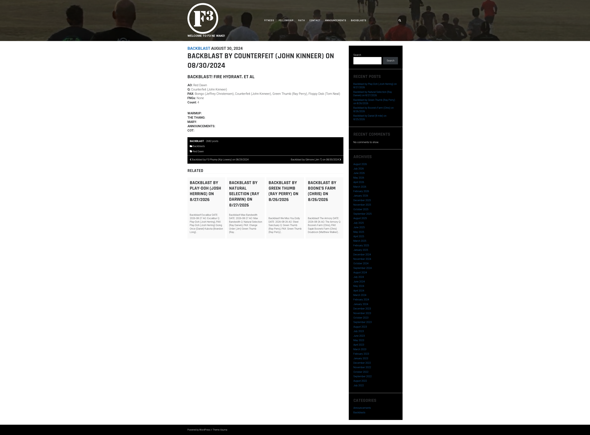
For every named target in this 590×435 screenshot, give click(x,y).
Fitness (269, 20)
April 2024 (358, 290)
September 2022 (362, 376)
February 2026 (361, 191)
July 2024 (358, 277)
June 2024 (359, 281)
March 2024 (359, 295)
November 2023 (362, 313)
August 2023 (360, 326)
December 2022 (362, 362)
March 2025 (359, 240)
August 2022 (360, 380)
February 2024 (361, 299)
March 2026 (359, 186)
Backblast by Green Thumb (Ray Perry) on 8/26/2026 (283, 191)
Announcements (335, 20)
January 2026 (360, 195)
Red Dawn (198, 151)
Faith (301, 20)
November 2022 (362, 367)
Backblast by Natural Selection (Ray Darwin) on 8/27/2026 (244, 194)
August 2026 (360, 164)
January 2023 (360, 358)
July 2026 (358, 168)
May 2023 (358, 340)
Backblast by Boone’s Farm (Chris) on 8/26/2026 (322, 191)
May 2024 (358, 286)
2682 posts (212, 141)
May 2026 (358, 177)
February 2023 (361, 353)
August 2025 (360, 218)
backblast (198, 48)
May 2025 (358, 231)
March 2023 (359, 349)
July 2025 (358, 222)
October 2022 (360, 371)
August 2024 (360, 272)
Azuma (223, 430)
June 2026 (359, 173)
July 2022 (358, 385)
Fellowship (286, 20)
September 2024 (362, 268)
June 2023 (359, 335)
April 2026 (358, 182)
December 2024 (362, 254)
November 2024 (362, 259)
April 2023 (358, 344)
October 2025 (360, 209)
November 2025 (362, 204)
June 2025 (359, 227)
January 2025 (360, 249)
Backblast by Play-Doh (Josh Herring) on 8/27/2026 (205, 191)
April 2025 (358, 236)
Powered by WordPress (198, 430)
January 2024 (360, 304)
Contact (315, 20)
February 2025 (361, 245)
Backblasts (358, 20)
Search (357, 54)
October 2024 (360, 263)
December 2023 (362, 308)
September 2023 (362, 322)
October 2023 (360, 317)
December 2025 (362, 200)
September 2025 (362, 213)
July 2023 (358, 331)
